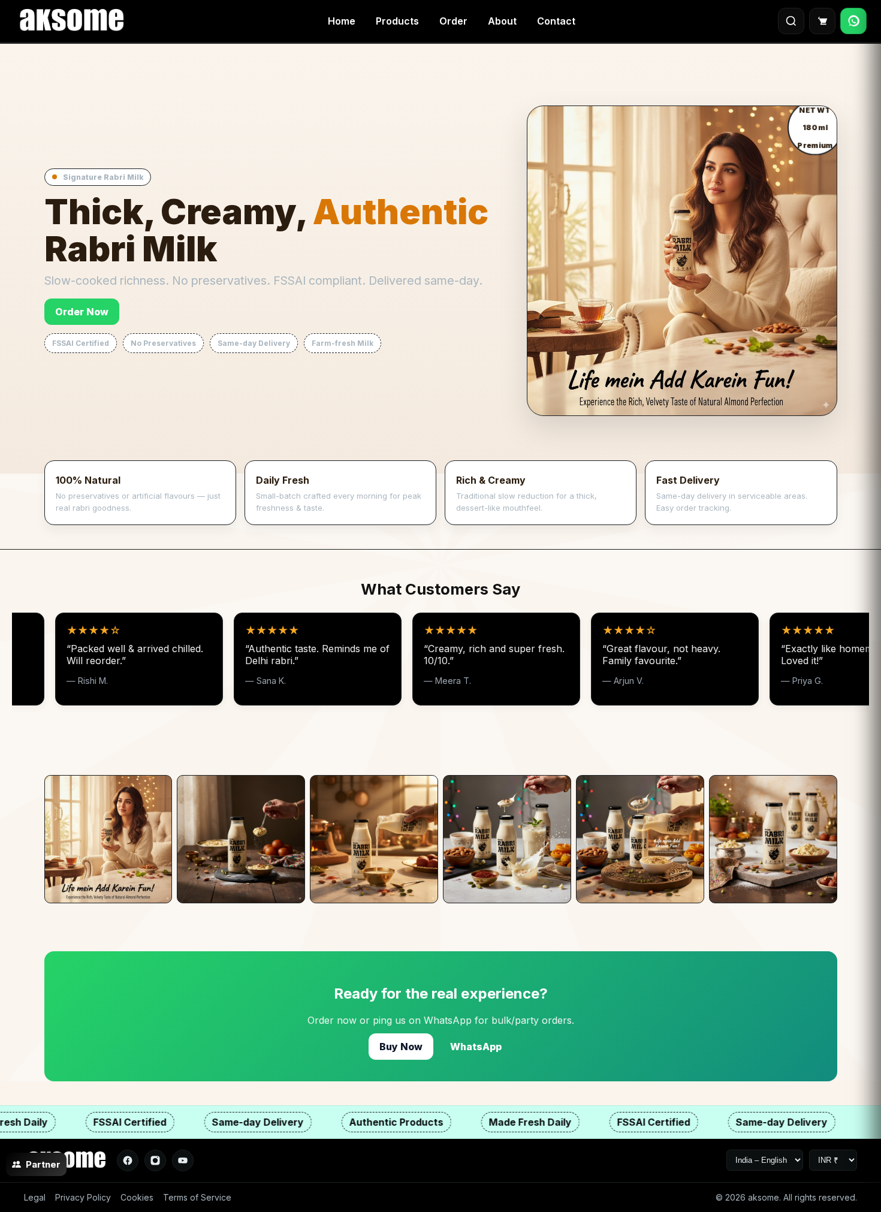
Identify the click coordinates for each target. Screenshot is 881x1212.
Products (397, 21)
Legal (35, 1197)
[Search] (791, 21)
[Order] (822, 21)
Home (341, 21)
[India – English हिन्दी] (764, 1160)
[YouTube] (183, 1160)
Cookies (136, 1197)
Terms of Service (197, 1197)
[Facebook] (127, 1160)
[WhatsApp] (853, 21)
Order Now (81, 312)
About (502, 21)
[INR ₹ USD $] (833, 1160)
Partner (43, 1164)
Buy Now (401, 1047)
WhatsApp (476, 1047)
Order (453, 21)
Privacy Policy (83, 1197)
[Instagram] (155, 1160)
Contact (556, 21)
